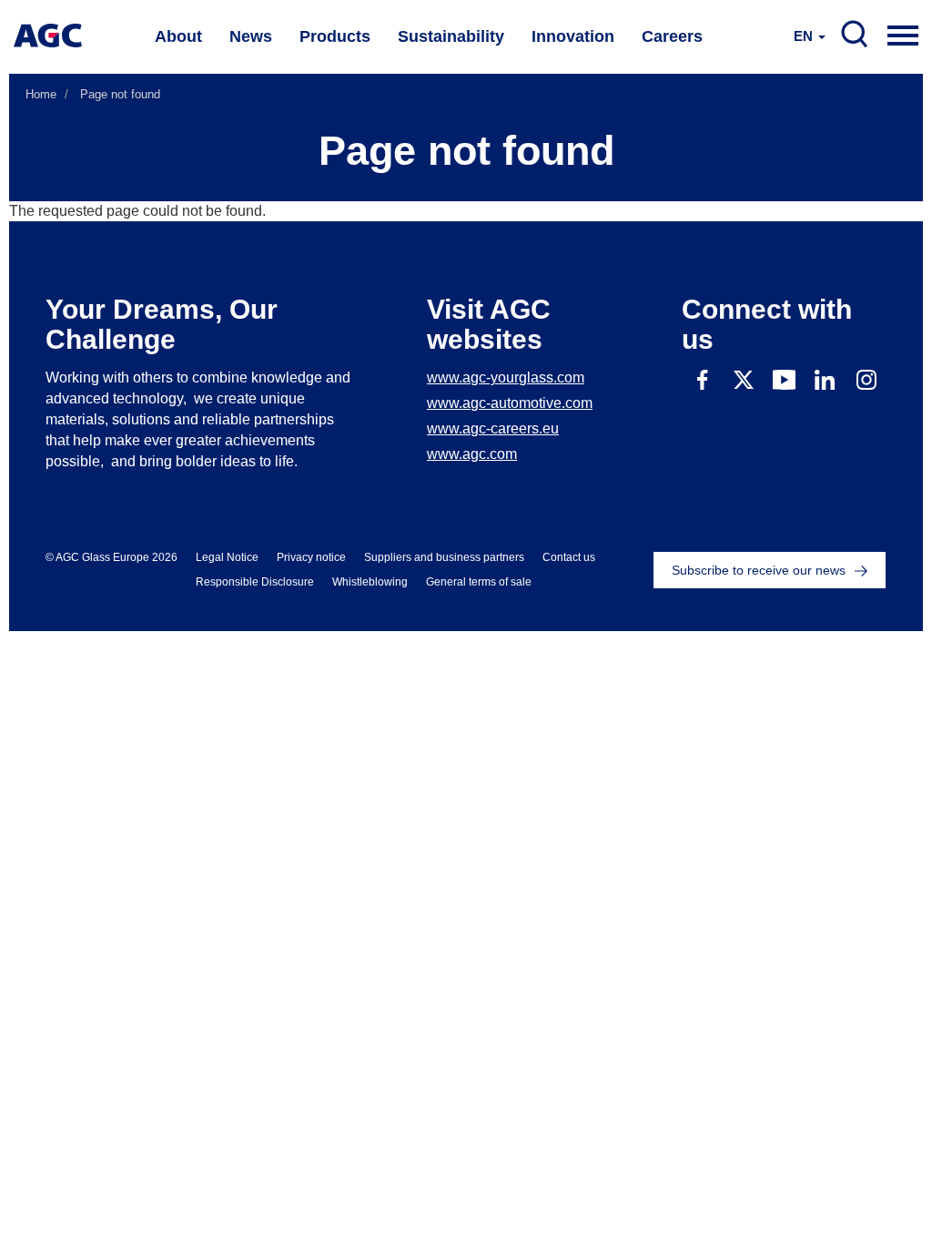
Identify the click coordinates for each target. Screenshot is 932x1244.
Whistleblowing (370, 582)
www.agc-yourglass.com (505, 377)
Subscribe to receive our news (759, 570)
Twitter (743, 379)
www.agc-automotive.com (510, 403)
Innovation (573, 36)
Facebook (702, 379)
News (250, 36)
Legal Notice (227, 557)
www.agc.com (472, 454)
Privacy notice (311, 557)
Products (334, 36)
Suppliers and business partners (444, 557)
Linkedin (825, 379)
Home (40, 94)
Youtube (784, 379)
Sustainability (451, 36)
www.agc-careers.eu (493, 428)
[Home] (48, 35)
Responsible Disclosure (255, 582)
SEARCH (854, 34)
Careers (672, 36)
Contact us (568, 557)
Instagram (866, 379)
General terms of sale (479, 582)
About (178, 36)
